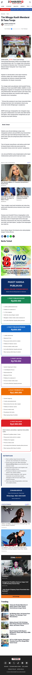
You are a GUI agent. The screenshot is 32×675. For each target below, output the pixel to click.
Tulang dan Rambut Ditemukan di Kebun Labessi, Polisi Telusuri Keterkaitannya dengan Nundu (18, 606)
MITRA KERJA (20, 669)
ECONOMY (8, 6)
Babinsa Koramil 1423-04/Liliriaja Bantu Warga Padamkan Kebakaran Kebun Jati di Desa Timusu (19, 624)
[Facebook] (2, 236)
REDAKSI (6, 666)
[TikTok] (18, 663)
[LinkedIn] (26, 663)
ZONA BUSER (13, 672)
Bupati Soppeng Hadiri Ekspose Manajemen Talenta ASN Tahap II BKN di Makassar (20, 632)
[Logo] (16, 659)
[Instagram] (5, 663)
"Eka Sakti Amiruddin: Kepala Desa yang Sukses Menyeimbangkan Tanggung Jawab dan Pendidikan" (15, 574)
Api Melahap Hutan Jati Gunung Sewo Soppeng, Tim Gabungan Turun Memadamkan (20, 615)
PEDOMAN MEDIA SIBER (15, 666)
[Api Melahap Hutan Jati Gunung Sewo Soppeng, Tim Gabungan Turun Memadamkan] (5, 616)
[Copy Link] (13, 236)
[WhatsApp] (11, 236)
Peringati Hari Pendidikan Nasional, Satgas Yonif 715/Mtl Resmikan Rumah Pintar (15, 582)
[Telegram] (8, 236)
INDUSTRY (16, 6)
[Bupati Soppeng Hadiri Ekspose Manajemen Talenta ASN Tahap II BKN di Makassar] (5, 634)
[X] (5, 236)
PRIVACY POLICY (12, 669)
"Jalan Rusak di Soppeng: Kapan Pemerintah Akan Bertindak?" (15, 590)
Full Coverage (16, 596)
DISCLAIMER (25, 666)
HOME (2, 6)
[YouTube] (9, 663)
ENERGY (23, 6)
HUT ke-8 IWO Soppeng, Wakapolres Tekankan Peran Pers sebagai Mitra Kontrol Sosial (19, 641)
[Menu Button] (2, 2)
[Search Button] (30, 2)
